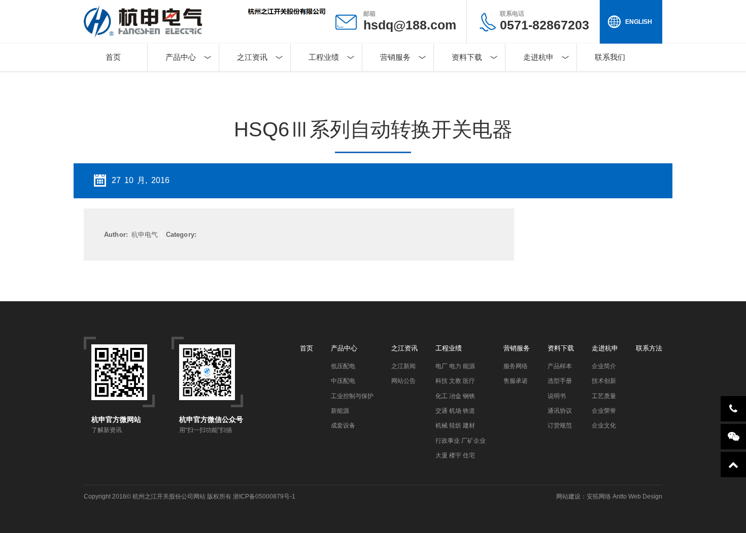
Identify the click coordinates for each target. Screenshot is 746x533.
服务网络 (515, 366)
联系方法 (649, 348)
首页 (113, 57)
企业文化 (604, 425)
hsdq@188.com (409, 25)
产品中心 (180, 57)
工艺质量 (604, 396)
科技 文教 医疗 (455, 380)
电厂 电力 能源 (455, 366)
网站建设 (568, 496)
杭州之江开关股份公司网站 (169, 496)
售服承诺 (515, 380)
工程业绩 (324, 57)
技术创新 (604, 380)
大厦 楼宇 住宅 (455, 455)
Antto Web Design (636, 496)
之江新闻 (403, 366)
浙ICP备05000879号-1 (264, 496)
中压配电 (343, 380)
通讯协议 (560, 410)
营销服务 (395, 57)
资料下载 (467, 57)
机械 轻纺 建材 (455, 425)
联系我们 (610, 57)
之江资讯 (252, 57)
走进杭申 (538, 57)
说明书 (557, 396)
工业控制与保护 (352, 396)
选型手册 (560, 380)
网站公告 (403, 380)
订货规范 (560, 425)
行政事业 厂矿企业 (460, 440)
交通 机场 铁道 (455, 410)
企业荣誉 (604, 410)
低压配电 (343, 366)
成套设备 (343, 425)
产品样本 (560, 366)
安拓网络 (599, 496)
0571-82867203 (544, 21)
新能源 (340, 410)
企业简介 (604, 366)
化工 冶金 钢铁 (455, 396)
